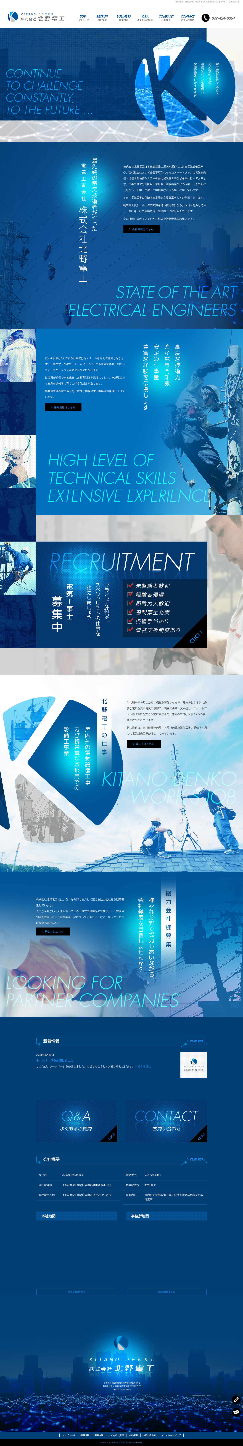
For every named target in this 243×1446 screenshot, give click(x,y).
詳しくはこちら (145, 743)
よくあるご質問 (145, 18)
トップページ (83, 18)
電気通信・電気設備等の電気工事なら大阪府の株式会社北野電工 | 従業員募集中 (207, 2)
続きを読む (144, 1066)
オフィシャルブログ (171, 1435)
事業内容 (123, 18)
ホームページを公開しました (54, 1060)
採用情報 (102, 18)
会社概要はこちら (143, 229)
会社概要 (166, 18)
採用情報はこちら (64, 407)
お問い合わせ (187, 18)
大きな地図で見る (76, 1292)
